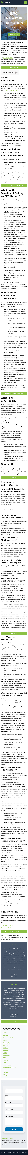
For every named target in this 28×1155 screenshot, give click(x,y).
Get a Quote (13, 34)
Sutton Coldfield (10, 926)
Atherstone (19, 926)
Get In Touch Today (14, 67)
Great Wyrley (6, 1042)
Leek (4, 1070)
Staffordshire (6, 1055)
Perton (4, 1057)
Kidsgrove (5, 1072)
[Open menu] (25, 2)
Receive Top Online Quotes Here (14, 393)
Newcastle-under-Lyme (9, 1067)
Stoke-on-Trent (7, 1065)
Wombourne (6, 1060)
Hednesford (6, 1045)
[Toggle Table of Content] (16, 72)
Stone (4, 1062)
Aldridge (9, 928)
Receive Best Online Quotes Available (14, 185)
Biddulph (5, 1075)
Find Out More (14, 477)
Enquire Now (14, 633)
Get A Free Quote (14, 1021)
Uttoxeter (5, 1050)
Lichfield (3, 926)
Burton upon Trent (8, 1038)
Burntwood (4, 928)
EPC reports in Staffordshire (13, 90)
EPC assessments (8, 57)
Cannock (5, 1047)
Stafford (5, 1052)
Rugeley (5, 1040)
